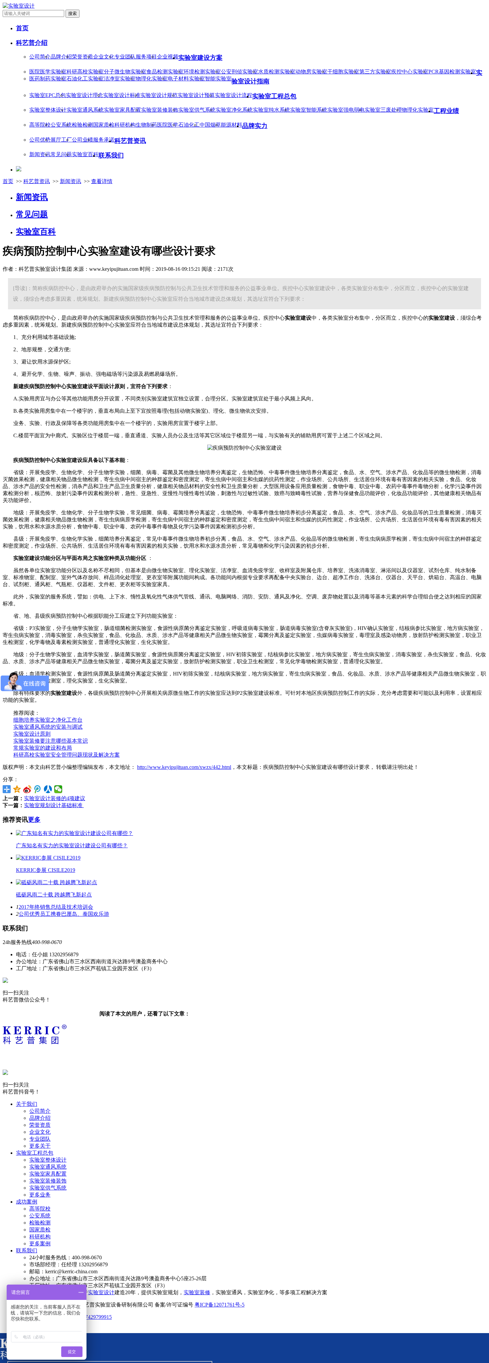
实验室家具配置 (122, 110)
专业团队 (125, 56)
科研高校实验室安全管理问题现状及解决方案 (66, 755)
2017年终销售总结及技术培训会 (56, 907)
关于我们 (26, 1104)
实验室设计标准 (121, 95)
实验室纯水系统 (271, 110)
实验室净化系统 (234, 110)
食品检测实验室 (165, 71)
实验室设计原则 (32, 734)
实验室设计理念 (84, 95)
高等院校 (40, 125)
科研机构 (125, 125)
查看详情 (101, 181)
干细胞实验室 (343, 71)
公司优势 (40, 140)
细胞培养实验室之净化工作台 (47, 720)
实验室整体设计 (48, 110)
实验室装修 (197, 1292)
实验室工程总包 (34, 1153)
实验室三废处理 (383, 110)
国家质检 (103, 125)
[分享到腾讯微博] (38, 789)
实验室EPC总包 (47, 95)
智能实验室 (218, 78)
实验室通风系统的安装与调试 (47, 727)
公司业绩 (82, 140)
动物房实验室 (311, 71)
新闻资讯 (40, 154)
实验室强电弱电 (346, 110)
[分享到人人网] (48, 789)
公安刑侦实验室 (239, 71)
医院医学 (167, 125)
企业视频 (167, 56)
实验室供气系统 (197, 110)
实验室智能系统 (308, 110)
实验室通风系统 (85, 110)
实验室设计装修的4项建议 (54, 798)
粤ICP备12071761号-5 (219, 1305)
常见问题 (61, 154)
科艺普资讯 (36, 181)
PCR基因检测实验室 (452, 71)
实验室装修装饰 (159, 110)
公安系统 (61, 125)
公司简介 (40, 56)
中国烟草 (210, 125)
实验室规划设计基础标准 (54, 805)
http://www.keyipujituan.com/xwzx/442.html (184, 767)
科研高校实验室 (85, 71)
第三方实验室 (375, 71)
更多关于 (40, 1146)
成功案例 (26, 1202)
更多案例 (40, 1243)
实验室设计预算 (196, 95)
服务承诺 (103, 140)
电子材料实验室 (186, 78)
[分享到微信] (58, 789)
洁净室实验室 (120, 78)
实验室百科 (85, 154)
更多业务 (40, 1195)
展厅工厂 (61, 140)
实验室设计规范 (159, 95)
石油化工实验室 (85, 78)
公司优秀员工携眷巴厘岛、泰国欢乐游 (64, 914)
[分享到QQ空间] (17, 789)
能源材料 (231, 125)
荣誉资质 (82, 56)
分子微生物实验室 (125, 71)
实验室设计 (101, 1292)
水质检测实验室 (276, 71)
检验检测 (82, 125)
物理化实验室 (152, 78)
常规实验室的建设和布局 (42, 748)
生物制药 (146, 125)
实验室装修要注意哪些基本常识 (50, 741)
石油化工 (189, 125)
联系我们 (26, 1250)
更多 (34, 819)
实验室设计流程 (233, 95)
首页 (8, 181)
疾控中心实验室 (409, 71)
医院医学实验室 (48, 71)
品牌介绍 (61, 56)
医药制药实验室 (48, 78)
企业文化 (103, 56)
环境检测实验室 (202, 71)
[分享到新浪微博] (27, 789)
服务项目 (146, 56)
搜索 (72, 13)
